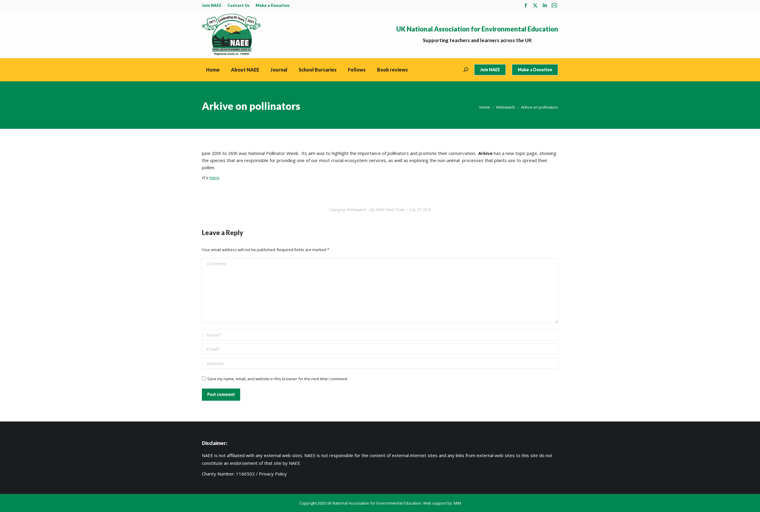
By (387, 209)
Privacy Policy (273, 474)
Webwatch (356, 209)
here (214, 177)
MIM (457, 503)
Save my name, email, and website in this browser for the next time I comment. (277, 378)
